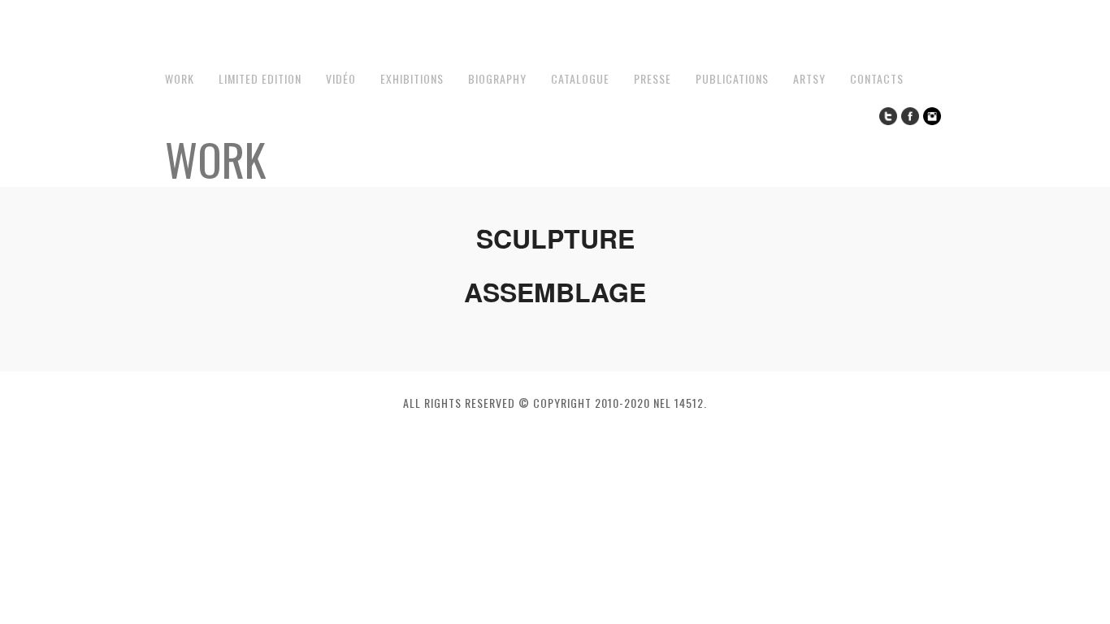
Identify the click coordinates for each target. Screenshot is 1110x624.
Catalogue (580, 78)
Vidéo (341, 78)
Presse (652, 78)
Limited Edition (260, 78)
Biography (497, 78)
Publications (732, 78)
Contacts (877, 78)
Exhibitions (412, 78)
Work (179, 78)
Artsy (809, 78)
